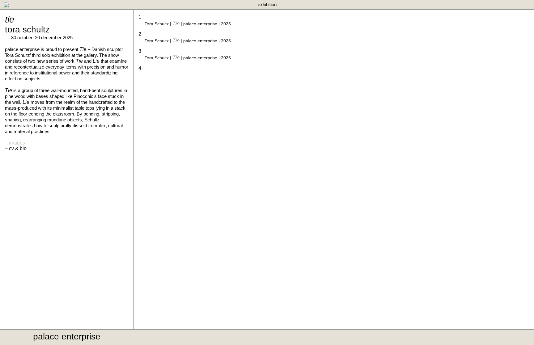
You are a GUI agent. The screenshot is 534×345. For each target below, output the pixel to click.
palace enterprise (66, 336)
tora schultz (27, 29)
